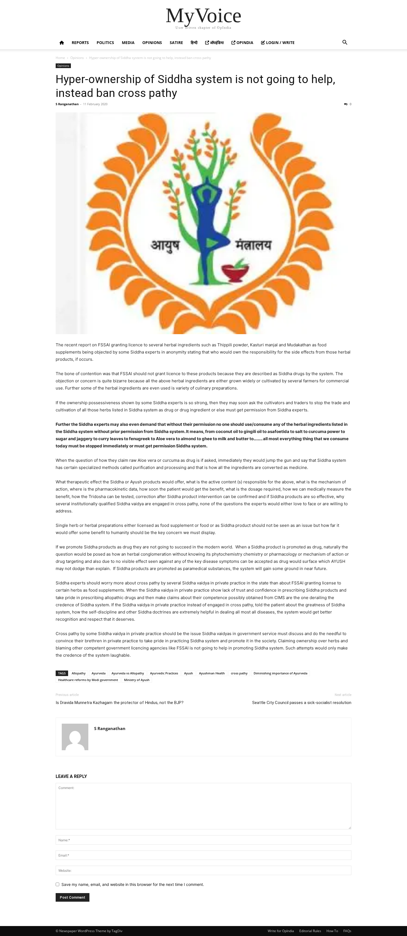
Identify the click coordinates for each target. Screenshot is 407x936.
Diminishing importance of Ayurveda (280, 673)
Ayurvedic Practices (164, 673)
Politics (105, 42)
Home (60, 57)
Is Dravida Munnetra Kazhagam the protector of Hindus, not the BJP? (120, 702)
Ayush (188, 673)
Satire (176, 42)
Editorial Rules (310, 931)
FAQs (347, 931)
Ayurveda (98, 673)
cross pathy (239, 673)
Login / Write (280, 42)
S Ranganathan (67, 104)
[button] (344, 43)
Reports (80, 42)
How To (332, 931)
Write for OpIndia (281, 931)
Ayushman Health (212, 673)
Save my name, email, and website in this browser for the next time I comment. (132, 884)
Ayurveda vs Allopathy (128, 673)
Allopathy (79, 673)
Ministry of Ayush (137, 680)
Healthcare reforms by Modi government (88, 680)
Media (128, 42)
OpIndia (244, 42)
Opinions (152, 42)
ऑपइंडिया (216, 42)
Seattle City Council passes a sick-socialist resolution (301, 702)
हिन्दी (194, 42)
